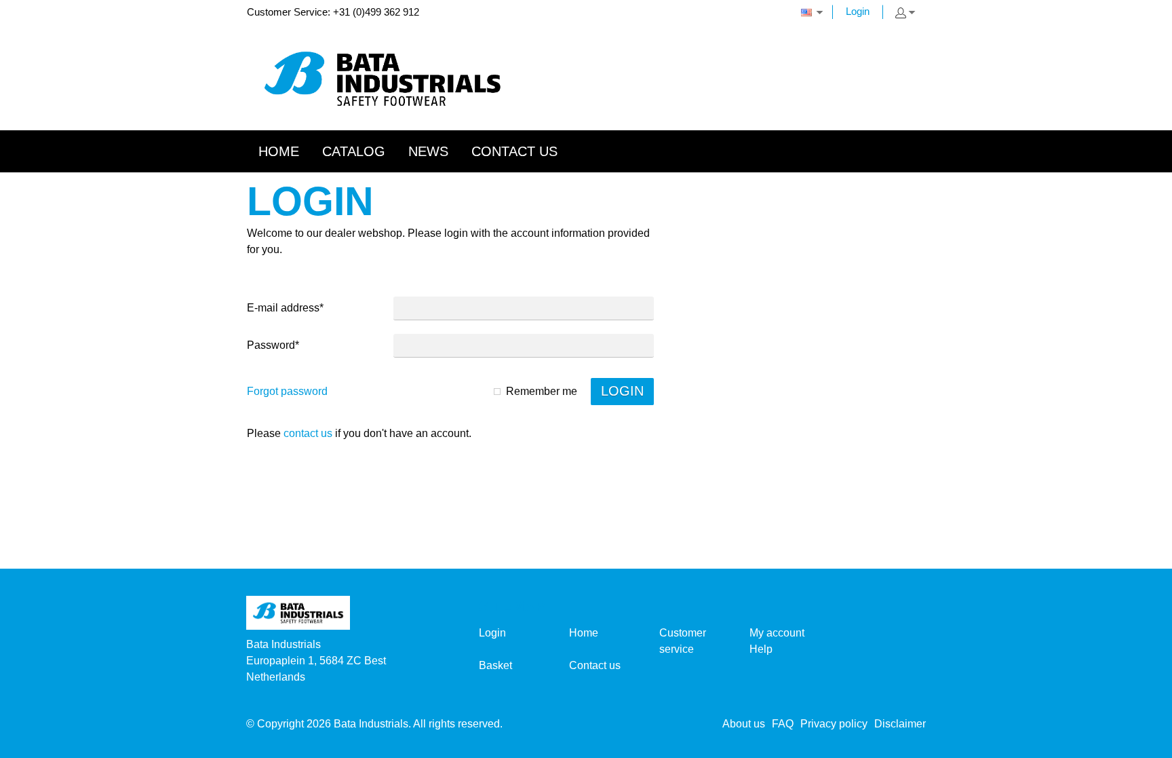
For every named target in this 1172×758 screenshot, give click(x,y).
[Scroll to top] (1143, 742)
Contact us (308, 433)
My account (776, 633)
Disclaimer (900, 723)
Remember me (541, 391)
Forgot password (287, 391)
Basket (495, 665)
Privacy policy (833, 723)
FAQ (783, 723)
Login (858, 11)
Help (761, 649)
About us (743, 723)
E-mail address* (285, 308)
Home (583, 633)
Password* (273, 345)
